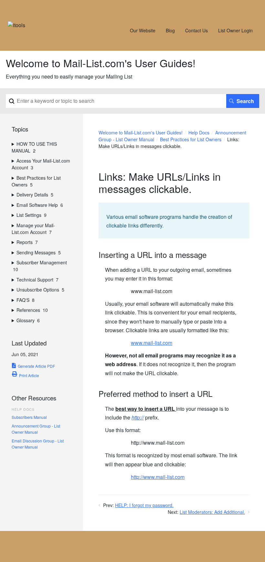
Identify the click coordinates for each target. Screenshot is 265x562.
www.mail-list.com (151, 342)
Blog (170, 30)
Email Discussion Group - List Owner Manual (38, 443)
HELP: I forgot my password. (144, 505)
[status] (174, 221)
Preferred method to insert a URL (155, 393)
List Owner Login (235, 30)
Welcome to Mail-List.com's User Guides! (141, 132)
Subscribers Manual (29, 417)
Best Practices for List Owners (190, 139)
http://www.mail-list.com (158, 477)
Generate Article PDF (36, 366)
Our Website (142, 30)
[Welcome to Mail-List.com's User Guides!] (16, 25)
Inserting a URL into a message (153, 255)
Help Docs (198, 132)
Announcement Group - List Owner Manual (36, 428)
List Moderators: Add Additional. (212, 512)
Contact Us (196, 30)
